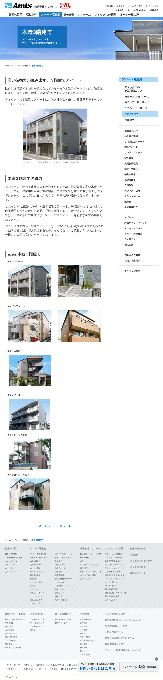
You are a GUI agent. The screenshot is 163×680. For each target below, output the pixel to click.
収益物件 (31, 14)
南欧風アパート (132, 130)
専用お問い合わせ (37, 623)
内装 (82, 561)
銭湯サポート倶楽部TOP (15, 619)
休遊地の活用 (10, 633)
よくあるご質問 (135, 6)
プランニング (10, 565)
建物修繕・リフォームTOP (90, 554)
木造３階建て (37, 66)
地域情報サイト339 (114, 644)
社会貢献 (83, 648)
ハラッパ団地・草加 (88, 575)
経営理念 (83, 623)
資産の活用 (15, 14)
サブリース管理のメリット (115, 565)
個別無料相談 (123, 620)
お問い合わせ (140, 10)
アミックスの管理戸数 (114, 558)
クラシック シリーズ (63, 558)
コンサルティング (12, 561)
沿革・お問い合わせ (13, 648)
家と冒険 (128, 158)
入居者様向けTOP (37, 619)
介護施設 (128, 185)
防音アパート (131, 147)
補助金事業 (130, 174)
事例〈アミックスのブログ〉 (91, 572)
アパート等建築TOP (38, 554)
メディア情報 (85, 655)
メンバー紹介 (10, 640)
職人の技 (128, 244)
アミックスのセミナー (141, 560)
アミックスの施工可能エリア (133, 89)
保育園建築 (130, 180)
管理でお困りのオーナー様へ (116, 593)
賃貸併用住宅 (131, 163)
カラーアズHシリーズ (136, 102)
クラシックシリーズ (135, 108)
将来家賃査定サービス (116, 626)
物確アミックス (61, 623)
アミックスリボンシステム (115, 579)
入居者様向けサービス (114, 572)
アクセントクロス (133, 228)
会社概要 (83, 626)
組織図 (82, 633)
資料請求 (154, 10)
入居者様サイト (122, 10)
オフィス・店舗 (132, 191)
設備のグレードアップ (135, 223)
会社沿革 (83, 630)
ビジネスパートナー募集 (17, 669)
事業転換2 (9, 626)
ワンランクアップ (133, 152)
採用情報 (120, 6)
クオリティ (130, 239)
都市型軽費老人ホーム (64, 579)
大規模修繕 (9, 630)
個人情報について (68, 669)
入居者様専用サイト (38, 626)
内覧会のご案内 (132, 255)
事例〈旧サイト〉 (87, 568)
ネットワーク (10, 568)
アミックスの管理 (105, 14)
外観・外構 (84, 558)
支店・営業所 (85, 637)
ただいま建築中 (132, 260)
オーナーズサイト (38, 669)
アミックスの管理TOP (114, 554)
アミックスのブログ (115, 614)
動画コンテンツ (138, 572)
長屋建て (129, 120)
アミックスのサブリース (114, 568)
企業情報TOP (85, 619)
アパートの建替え (133, 234)
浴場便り (8, 644)
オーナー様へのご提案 (14, 558)
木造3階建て (131, 114)
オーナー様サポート (113, 582)
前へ (47, 526)
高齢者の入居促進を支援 (114, 575)
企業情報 (109, 6)
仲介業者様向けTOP (63, 619)
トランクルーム (132, 196)
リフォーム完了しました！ (90, 565)
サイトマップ (152, 6)
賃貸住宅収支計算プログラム (119, 638)
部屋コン (33, 630)
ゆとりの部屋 (131, 136)
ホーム (8, 66)
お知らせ (28, 665)
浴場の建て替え (11, 637)
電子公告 (83, 651)
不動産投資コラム (114, 632)
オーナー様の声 (129, 14)
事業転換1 (9, 623)
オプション (130, 217)
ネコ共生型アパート (134, 141)
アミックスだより (139, 566)
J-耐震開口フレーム (134, 207)
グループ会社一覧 (87, 640)
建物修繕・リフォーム (77, 14)
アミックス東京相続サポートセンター (124, 650)
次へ (62, 526)
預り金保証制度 (111, 589)
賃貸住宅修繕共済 (112, 596)
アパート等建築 (50, 14)
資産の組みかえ (138, 548)
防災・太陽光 (131, 169)
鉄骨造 (127, 201)
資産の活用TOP (11, 554)
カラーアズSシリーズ (136, 96)
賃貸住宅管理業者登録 (114, 561)
